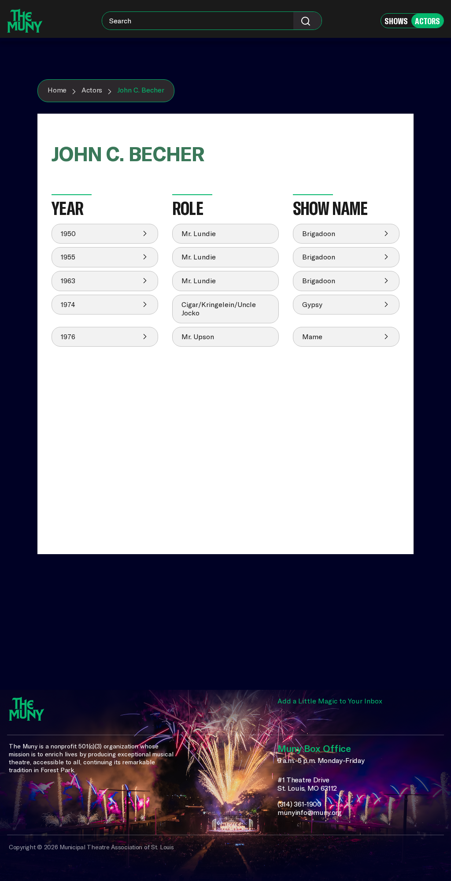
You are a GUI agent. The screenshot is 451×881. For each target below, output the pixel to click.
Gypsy (312, 304)
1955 (68, 256)
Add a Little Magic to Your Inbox (329, 700)
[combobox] (212, 20)
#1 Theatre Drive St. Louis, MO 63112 (307, 784)
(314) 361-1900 (299, 804)
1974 (68, 304)
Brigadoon (318, 233)
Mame (312, 336)
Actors (427, 20)
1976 (68, 336)
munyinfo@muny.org (309, 812)
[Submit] (307, 21)
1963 (68, 280)
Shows (396, 20)
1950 (68, 233)
